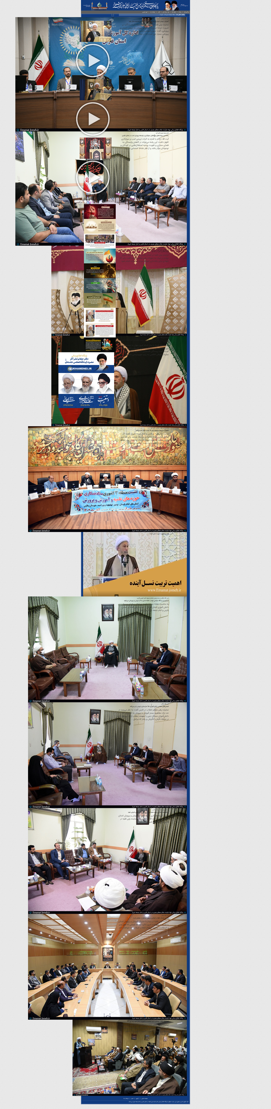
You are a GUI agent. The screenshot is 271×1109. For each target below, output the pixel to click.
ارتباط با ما (152, 12)
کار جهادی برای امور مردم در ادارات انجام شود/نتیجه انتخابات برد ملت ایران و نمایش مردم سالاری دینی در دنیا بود (144, 251)
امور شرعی (145, 12)
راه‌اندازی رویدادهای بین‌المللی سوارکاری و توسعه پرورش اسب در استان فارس (145, 135)
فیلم (113, 17)
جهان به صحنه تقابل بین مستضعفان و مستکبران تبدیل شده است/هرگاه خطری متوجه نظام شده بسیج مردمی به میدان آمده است (143, 341)
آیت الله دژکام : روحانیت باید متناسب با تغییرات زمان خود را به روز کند (148, 1021)
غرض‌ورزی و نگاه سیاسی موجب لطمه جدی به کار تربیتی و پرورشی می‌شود (146, 600)
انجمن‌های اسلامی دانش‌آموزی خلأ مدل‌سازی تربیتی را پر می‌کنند (149, 706)
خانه (174, 15)
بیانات (179, 12)
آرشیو (137, 1098)
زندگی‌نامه (186, 12)
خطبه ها (174, 12)
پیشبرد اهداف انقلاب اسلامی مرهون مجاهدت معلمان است (151, 918)
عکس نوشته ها (109, 201)
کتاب (159, 12)
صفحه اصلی (144, 1098)
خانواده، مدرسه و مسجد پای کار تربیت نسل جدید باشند (152, 430)
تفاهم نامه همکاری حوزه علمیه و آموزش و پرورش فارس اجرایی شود (148, 812)
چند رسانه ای (166, 12)
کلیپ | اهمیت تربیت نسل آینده (159, 534)
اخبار (132, 1098)
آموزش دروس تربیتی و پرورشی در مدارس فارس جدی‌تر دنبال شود (149, 21)
